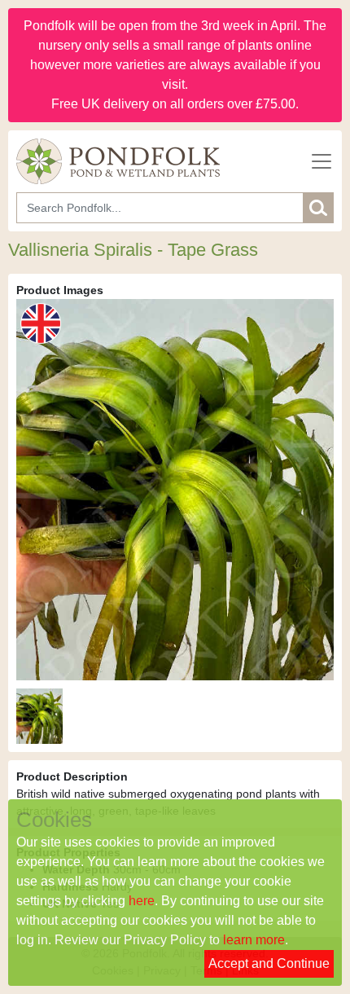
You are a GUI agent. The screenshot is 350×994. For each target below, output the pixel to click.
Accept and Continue (269, 963)
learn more (254, 940)
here (142, 901)
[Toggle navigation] (321, 161)
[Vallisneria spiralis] (39, 716)
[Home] (118, 161)
